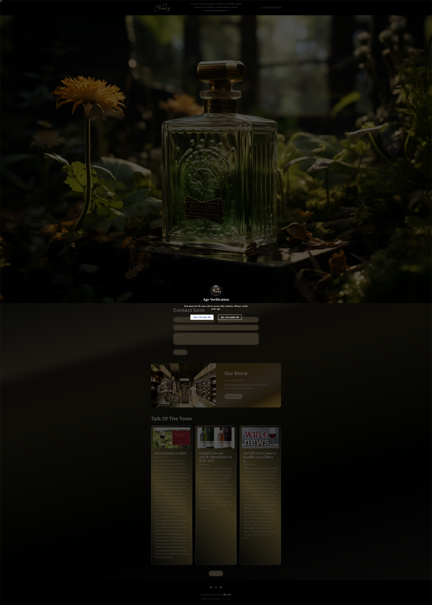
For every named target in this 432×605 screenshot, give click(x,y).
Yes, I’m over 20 (201, 317)
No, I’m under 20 (230, 317)
